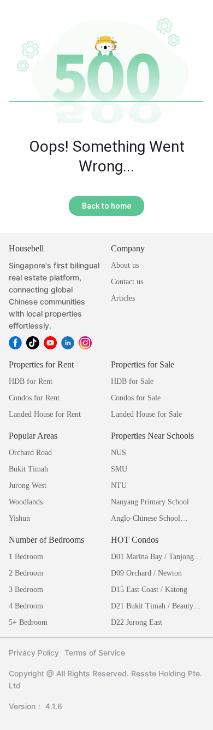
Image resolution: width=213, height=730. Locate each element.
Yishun (19, 518)
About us (125, 265)
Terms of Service (94, 652)
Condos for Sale (136, 398)
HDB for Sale (132, 381)
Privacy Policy (34, 652)
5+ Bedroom (28, 622)
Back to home (106, 206)
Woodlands (26, 502)
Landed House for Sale (146, 414)
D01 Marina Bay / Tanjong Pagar (152, 558)
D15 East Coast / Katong (149, 589)
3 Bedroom (26, 589)
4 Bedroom (26, 606)
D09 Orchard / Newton (146, 573)
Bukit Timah (28, 469)
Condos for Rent (34, 398)
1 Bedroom (26, 557)
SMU (119, 469)
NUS (118, 453)
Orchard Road (30, 453)
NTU (119, 485)
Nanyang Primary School (150, 502)
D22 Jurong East (136, 622)
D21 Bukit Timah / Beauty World (152, 607)
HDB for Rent (30, 381)
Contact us (127, 282)
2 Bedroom (26, 573)
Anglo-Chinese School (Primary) (145, 519)
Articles (123, 298)
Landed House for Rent (45, 414)
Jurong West (27, 485)
